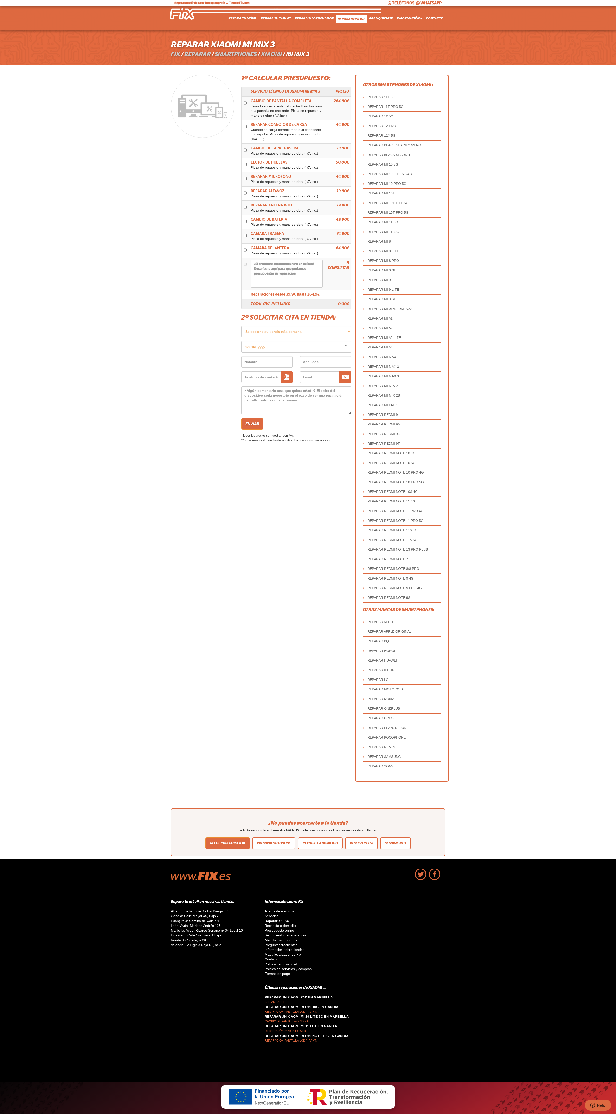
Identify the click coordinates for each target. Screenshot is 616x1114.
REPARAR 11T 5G (381, 97)
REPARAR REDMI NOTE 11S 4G (392, 530)
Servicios (271, 916)
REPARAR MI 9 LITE (383, 289)
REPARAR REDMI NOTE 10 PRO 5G (395, 482)
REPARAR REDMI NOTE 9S (388, 597)
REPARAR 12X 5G (381, 135)
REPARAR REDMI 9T (383, 443)
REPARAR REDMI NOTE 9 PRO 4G (394, 588)
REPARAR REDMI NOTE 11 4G (391, 501)
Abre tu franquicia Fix (281, 940)
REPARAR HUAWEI (382, 660)
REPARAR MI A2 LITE (384, 338)
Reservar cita (361, 843)
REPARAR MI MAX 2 (383, 366)
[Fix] (203, 879)
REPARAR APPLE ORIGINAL (389, 631)
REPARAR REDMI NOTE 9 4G (390, 578)
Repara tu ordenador (314, 18)
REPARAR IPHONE (382, 670)
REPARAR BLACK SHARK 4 (388, 155)
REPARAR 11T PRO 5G (385, 107)
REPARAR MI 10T (381, 193)
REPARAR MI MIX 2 (382, 386)
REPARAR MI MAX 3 (383, 376)
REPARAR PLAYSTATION (386, 728)
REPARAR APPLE (380, 622)
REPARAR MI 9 (379, 280)
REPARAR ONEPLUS (383, 708)
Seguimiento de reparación (285, 935)
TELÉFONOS (403, 3)
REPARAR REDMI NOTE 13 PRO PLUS (397, 549)
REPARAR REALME (382, 747)
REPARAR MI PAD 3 (382, 405)
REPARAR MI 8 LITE (383, 251)
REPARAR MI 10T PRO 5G (388, 212)
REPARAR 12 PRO (381, 126)
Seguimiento (395, 843)
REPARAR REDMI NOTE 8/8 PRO (393, 569)
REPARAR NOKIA (380, 699)
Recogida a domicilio (227, 842)
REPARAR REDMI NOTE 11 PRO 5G (395, 520)
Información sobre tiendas (284, 950)
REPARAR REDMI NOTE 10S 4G (392, 492)
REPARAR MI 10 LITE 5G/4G (389, 174)
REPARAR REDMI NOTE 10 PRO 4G (395, 472)
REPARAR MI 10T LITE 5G (388, 203)
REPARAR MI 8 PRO (383, 261)
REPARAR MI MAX (381, 357)
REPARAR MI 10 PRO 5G (386, 184)
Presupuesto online (274, 843)
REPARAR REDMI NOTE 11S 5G (392, 540)
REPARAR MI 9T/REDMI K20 (389, 309)
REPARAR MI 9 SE (381, 299)
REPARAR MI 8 (379, 241)
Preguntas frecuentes (281, 945)
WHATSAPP (431, 3)
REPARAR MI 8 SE (381, 270)
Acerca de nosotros (279, 911)
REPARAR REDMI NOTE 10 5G (391, 463)
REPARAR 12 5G (380, 116)
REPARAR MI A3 (380, 347)
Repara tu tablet (276, 18)
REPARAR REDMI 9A (383, 424)
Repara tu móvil (242, 18)
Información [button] (408, 18)
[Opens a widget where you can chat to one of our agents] (598, 1106)
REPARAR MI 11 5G (382, 222)
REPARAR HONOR (382, 651)
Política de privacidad (281, 964)
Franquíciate (381, 18)
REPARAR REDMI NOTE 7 (387, 559)
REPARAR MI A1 (380, 318)
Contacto (434, 18)
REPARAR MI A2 (380, 328)
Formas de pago (277, 974)
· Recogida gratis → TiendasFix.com (212, 2)
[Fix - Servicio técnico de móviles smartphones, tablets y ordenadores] (189, 18)
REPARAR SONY (380, 766)
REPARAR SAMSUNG (384, 757)
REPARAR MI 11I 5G (383, 232)
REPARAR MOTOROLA (385, 689)
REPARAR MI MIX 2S (383, 395)
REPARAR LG (378, 680)
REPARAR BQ (378, 641)
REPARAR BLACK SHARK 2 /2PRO (394, 145)
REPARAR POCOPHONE (386, 737)
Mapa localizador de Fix (283, 954)
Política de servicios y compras (288, 969)
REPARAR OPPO (380, 718)
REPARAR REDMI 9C (383, 434)
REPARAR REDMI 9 (382, 415)
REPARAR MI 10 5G (382, 164)
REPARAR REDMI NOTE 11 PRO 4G (395, 511)
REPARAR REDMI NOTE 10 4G (391, 453)
